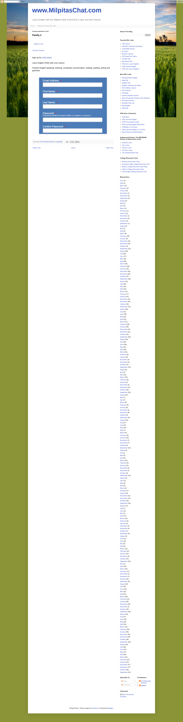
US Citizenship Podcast (146, 682)
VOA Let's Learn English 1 (130, 64)
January (122, 190)
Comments (126, 685)
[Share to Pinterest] (79, 142)
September (124, 198)
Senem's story (127, 148)
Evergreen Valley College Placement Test (136, 164)
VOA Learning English (129, 119)
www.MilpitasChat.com (66, 10)
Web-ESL (125, 108)
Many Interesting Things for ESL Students (136, 98)
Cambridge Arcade (128, 49)
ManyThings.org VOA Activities (132, 132)
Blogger (110, 708)
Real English (126, 105)
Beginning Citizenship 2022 (47, 26)
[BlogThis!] (72, 142)
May (121, 203)
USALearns (47, 58)
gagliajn (143, 685)
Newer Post (36, 148)
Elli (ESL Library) (127, 54)
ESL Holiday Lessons (129, 88)
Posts (125, 681)
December (123, 193)
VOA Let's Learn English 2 (130, 69)
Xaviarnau (95, 708)
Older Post (109, 148)
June (121, 180)
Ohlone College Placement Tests (133, 169)
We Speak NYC (127, 61)
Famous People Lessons (130, 95)
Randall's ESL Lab (128, 103)
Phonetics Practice (128, 100)
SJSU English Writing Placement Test (134, 171)
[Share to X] (74, 142)
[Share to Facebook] (77, 142)
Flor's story (125, 145)
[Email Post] (66, 141)
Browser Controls (38, 50)
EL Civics (125, 51)
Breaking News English (129, 78)
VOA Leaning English (129, 66)
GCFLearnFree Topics (129, 56)
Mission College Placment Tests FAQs (134, 166)
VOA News (125, 117)
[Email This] (70, 142)
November (123, 196)
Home (32, 26)
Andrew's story (127, 142)
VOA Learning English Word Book (133, 124)
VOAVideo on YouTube (129, 127)
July (121, 253)
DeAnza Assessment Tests (131, 161)
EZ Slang (125, 93)
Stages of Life (38, 44)
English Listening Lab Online (131, 85)
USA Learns (126, 44)
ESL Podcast (126, 90)
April (121, 183)
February (123, 188)
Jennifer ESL (126, 59)
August (122, 201)
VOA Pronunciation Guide (130, 122)
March (122, 185)
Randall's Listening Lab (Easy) (132, 46)
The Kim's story (127, 150)
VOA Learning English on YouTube (133, 129)
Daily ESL (125, 80)
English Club (126, 83)
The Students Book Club (130, 153)
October (122, 221)
